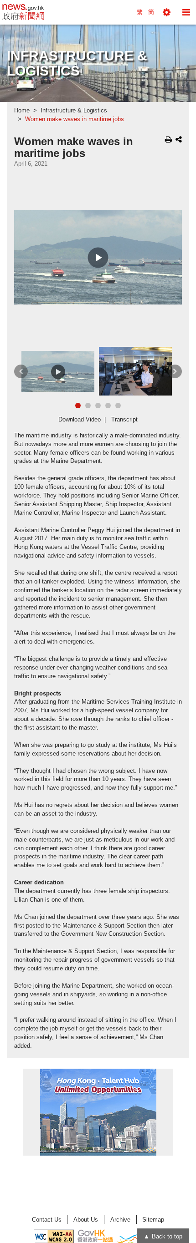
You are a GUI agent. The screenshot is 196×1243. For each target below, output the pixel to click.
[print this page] (168, 139)
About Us (85, 1219)
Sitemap (153, 1219)
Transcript (124, 419)
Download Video (79, 419)
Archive (120, 1219)
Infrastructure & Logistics (74, 110)
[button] (166, 12)
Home (22, 110)
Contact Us (47, 1219)
